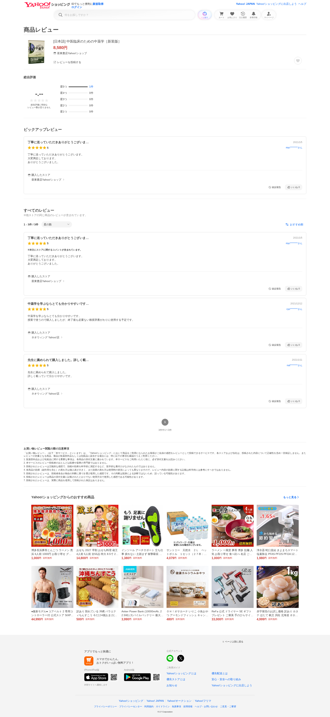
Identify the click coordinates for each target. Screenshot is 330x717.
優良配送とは (220, 673)
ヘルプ (302, 3)
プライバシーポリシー (105, 706)
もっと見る (290, 497)
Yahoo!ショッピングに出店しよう (276, 3)
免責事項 (176, 706)
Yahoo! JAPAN (245, 3)
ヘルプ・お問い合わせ (206, 706)
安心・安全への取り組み (226, 679)
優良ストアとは (176, 679)
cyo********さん (294, 309)
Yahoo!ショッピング (131, 700)
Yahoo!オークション (179, 700)
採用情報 (187, 706)
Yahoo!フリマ (203, 700)
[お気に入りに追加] (298, 60)
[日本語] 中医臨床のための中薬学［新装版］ (87, 41)
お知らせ (172, 685)
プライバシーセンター (130, 706)
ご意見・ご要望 (228, 706)
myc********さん (294, 147)
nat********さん (294, 365)
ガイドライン (163, 706)
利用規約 (149, 706)
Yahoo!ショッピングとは (181, 673)
